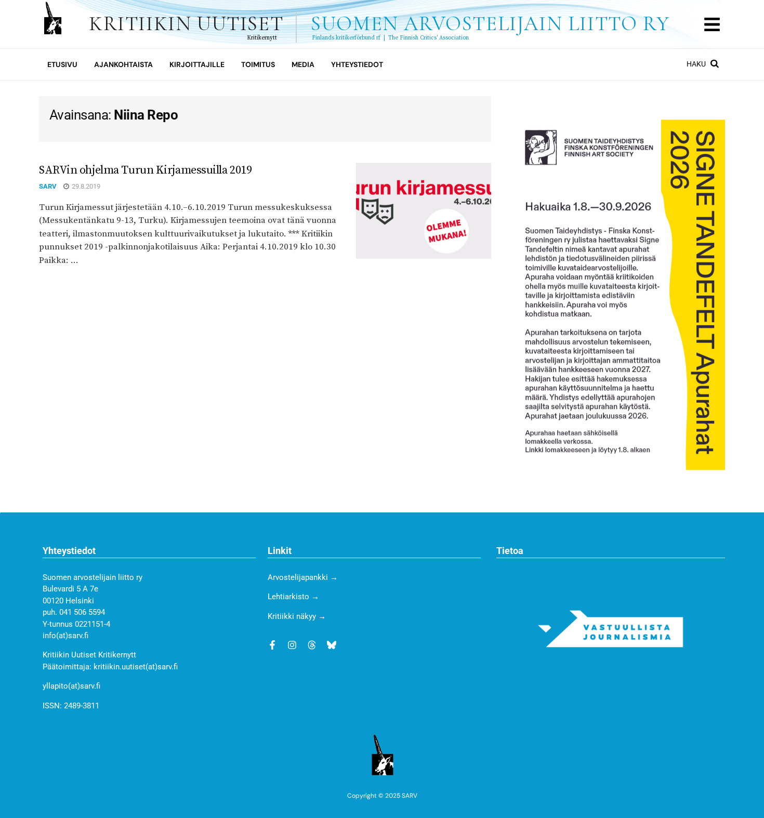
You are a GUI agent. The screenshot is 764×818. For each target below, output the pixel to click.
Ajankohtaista (123, 64)
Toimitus (258, 64)
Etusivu (62, 64)
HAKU (697, 64)
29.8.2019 (85, 186)
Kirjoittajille (197, 64)
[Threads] (312, 645)
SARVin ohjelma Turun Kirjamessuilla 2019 (145, 170)
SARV (48, 186)
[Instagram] (292, 645)
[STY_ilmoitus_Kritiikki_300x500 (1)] (620, 294)
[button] (712, 24)
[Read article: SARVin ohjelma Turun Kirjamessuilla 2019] (423, 211)
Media (303, 64)
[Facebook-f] (272, 645)
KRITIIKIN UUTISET (379, 24)
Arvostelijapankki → (303, 577)
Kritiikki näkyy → (297, 616)
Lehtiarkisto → (293, 596)
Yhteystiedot (357, 64)
